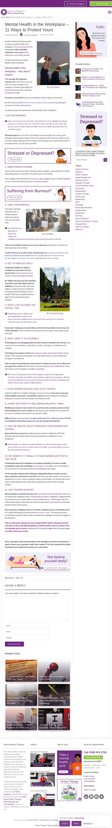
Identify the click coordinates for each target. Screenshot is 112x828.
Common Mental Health (84, 186)
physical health (13, 93)
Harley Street (89, 776)
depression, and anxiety (14, 55)
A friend (55, 356)
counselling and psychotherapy (50, 494)
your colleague (53, 121)
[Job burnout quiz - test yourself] (38, 202)
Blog (8, 17)
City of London (89, 779)
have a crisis (31, 322)
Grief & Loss (80, 197)
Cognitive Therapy (82, 183)
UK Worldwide (89, 781)
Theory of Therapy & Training (86, 221)
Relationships (80, 210)
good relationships (14, 316)
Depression (79, 188)
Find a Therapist (101, 4)
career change (21, 479)
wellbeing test (39, 411)
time (53, 135)
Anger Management (83, 177)
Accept (64, 823)
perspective (19, 171)
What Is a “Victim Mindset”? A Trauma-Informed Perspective (93, 78)
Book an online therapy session (35, 103)
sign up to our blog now (22, 418)
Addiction (79, 172)
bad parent (13, 469)
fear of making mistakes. (38, 181)
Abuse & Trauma (81, 169)
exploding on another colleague (39, 345)
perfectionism (38, 174)
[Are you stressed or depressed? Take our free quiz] (38, 164)
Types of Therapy (82, 227)
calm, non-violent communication (31, 377)
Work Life (19, 578)
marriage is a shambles (44, 466)
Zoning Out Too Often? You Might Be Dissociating (92, 70)
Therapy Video (81, 224)
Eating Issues (80, 191)
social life (19, 90)
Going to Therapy (82, 194)
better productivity (11, 217)
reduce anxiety (52, 258)
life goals (23, 505)
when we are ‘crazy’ (42, 512)
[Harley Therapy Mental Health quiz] (69, 774)
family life (8, 90)
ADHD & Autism (81, 175)
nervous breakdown (33, 98)
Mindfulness (80, 199)
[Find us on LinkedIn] (91, 798)
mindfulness (44, 433)
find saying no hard (43, 138)
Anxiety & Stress (81, 180)
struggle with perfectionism (20, 179)
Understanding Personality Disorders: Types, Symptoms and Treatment (93, 104)
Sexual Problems (82, 218)
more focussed (14, 220)
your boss (30, 121)
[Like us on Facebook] (96, 798)
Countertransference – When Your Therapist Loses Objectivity (94, 86)
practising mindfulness (56, 253)
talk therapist (37, 497)
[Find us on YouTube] (86, 798)
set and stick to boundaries (29, 135)
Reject (76, 823)
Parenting (79, 205)
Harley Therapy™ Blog (43, 825)
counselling (39, 369)
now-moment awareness (25, 258)
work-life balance (48, 331)
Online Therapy (90, 790)
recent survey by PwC (24, 47)
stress (26, 52)
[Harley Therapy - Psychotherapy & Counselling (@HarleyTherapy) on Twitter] (101, 798)
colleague (18, 356)
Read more (79, 818)
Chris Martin (55, 87)
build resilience (56, 502)
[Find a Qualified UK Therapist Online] (91, 57)
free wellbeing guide (55, 418)
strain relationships (56, 366)
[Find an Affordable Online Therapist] (38, 562)
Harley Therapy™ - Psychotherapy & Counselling (43, 820)
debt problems (29, 469)
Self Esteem (80, 213)
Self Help (79, 216)
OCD (77, 202)
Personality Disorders (83, 208)
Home (3, 17)
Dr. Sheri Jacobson (31, 35)
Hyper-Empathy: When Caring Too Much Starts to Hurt (93, 95)
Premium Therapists (75, 4)
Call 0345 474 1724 (95, 752)
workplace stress (27, 319)
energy (59, 135)
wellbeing (32, 433)
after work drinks (32, 126)
